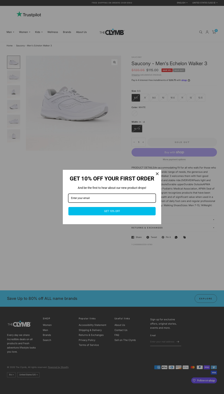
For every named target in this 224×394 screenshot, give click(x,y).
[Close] (157, 174)
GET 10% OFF (112, 211)
